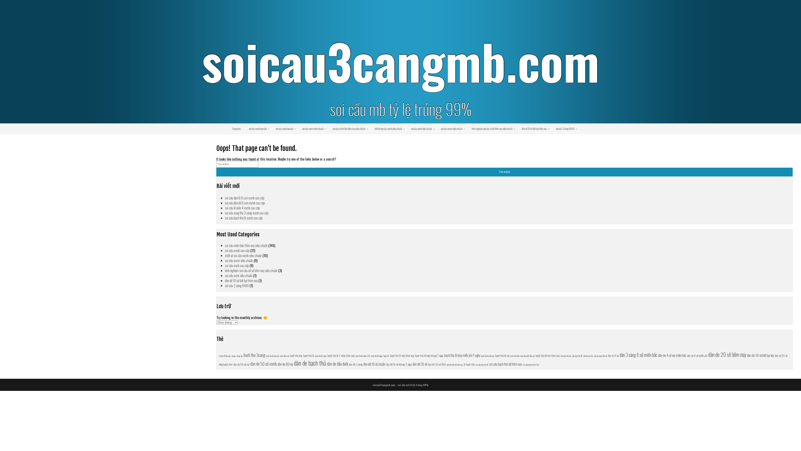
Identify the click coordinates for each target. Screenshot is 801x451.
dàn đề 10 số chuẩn (374, 364)
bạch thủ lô (308, 355)
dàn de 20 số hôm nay (727, 354)
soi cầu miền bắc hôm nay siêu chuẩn (349, 129)
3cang (234, 355)
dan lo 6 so (613, 355)
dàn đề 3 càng (356, 364)
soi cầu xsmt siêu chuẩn (421, 129)
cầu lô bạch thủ (588, 355)
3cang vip (239, 355)
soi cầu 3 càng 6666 (565, 129)
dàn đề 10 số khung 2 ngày (399, 364)
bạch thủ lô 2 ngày (321, 355)
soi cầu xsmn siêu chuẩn (313, 129)
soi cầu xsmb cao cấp (258, 129)
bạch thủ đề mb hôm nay (548, 355)
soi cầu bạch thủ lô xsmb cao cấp (244, 217)
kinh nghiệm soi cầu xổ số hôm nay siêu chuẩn (492, 129)
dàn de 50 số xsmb (263, 364)
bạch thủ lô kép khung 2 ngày (429, 355)
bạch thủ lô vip (502, 355)
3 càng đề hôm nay (225, 355)
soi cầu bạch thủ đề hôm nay (505, 364)
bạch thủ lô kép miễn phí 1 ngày (462, 355)
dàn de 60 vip (285, 364)
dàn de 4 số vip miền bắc (672, 355)
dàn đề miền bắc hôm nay (455, 364)
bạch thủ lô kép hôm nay (402, 355)
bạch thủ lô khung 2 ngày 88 (380, 355)
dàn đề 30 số (420, 364)
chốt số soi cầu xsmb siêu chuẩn (388, 129)
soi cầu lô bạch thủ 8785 (531, 364)
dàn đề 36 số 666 (437, 364)
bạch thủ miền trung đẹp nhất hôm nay (522, 355)
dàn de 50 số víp (241, 364)
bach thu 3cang (254, 355)
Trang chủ (236, 129)
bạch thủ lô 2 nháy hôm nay (341, 355)
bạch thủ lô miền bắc (487, 355)
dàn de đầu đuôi (337, 364)
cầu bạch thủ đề (577, 355)
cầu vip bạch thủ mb (600, 355)
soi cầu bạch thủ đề (481, 364)
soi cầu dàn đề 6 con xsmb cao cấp (245, 202)
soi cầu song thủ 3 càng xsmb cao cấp (246, 212)
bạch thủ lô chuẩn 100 (362, 355)
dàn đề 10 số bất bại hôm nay (534, 129)
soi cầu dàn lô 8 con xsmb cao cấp (244, 197)
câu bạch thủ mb (565, 355)
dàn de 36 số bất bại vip (760, 355)
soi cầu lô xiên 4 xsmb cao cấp (242, 207)
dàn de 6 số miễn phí (697, 355)
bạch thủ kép (296, 355)
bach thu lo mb (284, 355)
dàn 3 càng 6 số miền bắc (638, 354)
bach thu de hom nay (272, 355)
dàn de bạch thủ (310, 362)
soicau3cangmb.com (400, 61)
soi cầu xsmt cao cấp (284, 129)
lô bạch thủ (469, 364)
